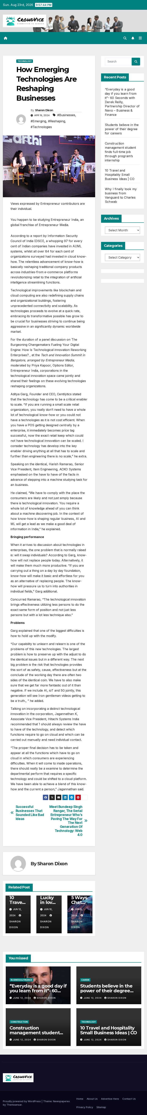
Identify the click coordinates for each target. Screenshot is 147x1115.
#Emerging (38, 121)
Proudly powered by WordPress (22, 1101)
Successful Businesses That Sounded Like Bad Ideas (30, 813)
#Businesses (66, 115)
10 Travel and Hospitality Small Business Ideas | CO (119, 174)
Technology (24, 61)
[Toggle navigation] (140, 38)
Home (79, 1098)
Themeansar (14, 1104)
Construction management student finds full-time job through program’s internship (120, 151)
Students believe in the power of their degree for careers (122, 129)
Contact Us (129, 1098)
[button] (125, 38)
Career (85, 980)
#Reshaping (56, 121)
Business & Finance (21, 980)
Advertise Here (110, 1098)
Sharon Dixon (44, 110)
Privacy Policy (84, 1107)
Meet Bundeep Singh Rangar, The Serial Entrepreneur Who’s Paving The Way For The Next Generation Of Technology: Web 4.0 (65, 820)
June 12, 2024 (22, 998)
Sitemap (101, 1107)
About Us (92, 1098)
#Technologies (41, 127)
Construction (19, 1022)
